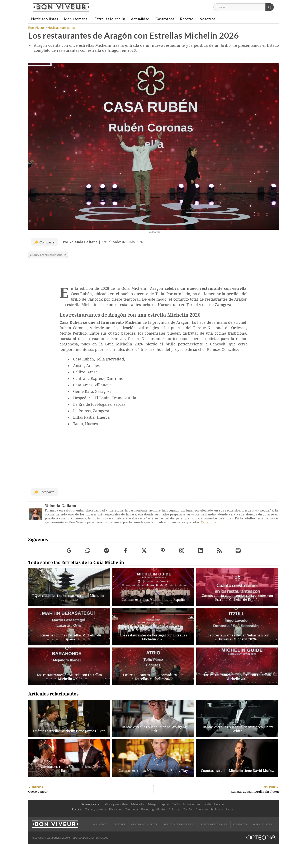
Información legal (144, 824)
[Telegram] (106, 550)
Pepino (164, 804)
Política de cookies (213, 824)
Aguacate (202, 809)
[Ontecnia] (261, 837)
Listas (229, 809)
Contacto (240, 824)
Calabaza (174, 809)
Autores (119, 824)
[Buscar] (269, 7)
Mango (152, 804)
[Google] (69, 550)
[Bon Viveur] (61, 7)
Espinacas (217, 809)
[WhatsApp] (88, 550)
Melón (176, 804)
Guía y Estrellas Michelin (48, 254)
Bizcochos (115, 809)
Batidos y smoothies (115, 804)
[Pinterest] (163, 550)
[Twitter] (144, 550)
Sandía (207, 804)
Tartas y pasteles (95, 809)
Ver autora (209, 522)
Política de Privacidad (179, 824)
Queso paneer (38, 791)
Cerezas (219, 804)
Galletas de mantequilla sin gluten (255, 791)
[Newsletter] (238, 550)
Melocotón (138, 804)
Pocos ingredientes (153, 809)
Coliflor (188, 809)
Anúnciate (100, 824)
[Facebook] (125, 550)
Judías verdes (191, 804)
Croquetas (131, 809)
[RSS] (219, 550)
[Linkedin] (200, 550)
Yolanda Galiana (60, 506)
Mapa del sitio (262, 824)
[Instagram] (182, 550)
